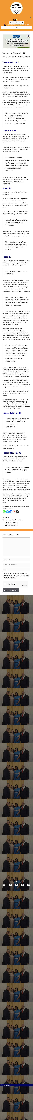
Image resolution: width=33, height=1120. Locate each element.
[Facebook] (19, 22)
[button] (16, 27)
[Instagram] (16, 22)
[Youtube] (10, 22)
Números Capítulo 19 (11, 525)
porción (12, 520)
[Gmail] (14, 511)
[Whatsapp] (4, 511)
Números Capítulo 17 (11, 522)
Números (8, 517)
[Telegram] (13, 22)
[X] (17, 511)
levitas (7, 520)
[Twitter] (22, 22)
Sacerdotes (19, 520)
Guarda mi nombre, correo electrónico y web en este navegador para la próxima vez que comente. (17, 575)
